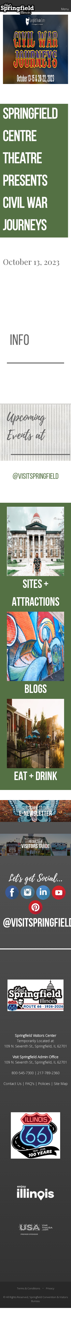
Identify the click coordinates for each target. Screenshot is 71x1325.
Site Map (61, 1083)
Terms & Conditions (28, 1288)
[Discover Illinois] (35, 1229)
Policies (44, 1083)
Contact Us (12, 1083)
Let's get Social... (35, 878)
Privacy (50, 1288)
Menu (65, 9)
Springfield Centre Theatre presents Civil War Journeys (30, 170)
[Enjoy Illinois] (35, 1192)
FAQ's (29, 1083)
